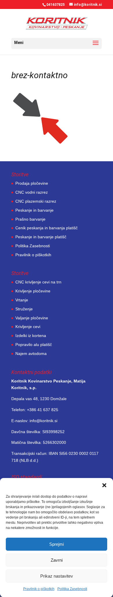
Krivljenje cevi (27, 326)
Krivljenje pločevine (32, 291)
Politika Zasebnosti (72, 589)
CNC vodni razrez (31, 192)
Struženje (24, 309)
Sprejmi (56, 544)
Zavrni (57, 560)
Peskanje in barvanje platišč (40, 237)
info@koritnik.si (43, 420)
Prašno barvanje (30, 219)
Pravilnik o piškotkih (38, 589)
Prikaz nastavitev (56, 576)
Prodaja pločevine (31, 183)
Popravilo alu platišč (33, 344)
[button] (104, 485)
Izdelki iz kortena (30, 335)
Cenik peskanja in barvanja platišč (46, 228)
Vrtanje (21, 300)
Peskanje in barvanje (34, 210)
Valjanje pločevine (31, 318)
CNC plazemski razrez (35, 201)
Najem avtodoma (31, 353)
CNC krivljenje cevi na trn (38, 282)
